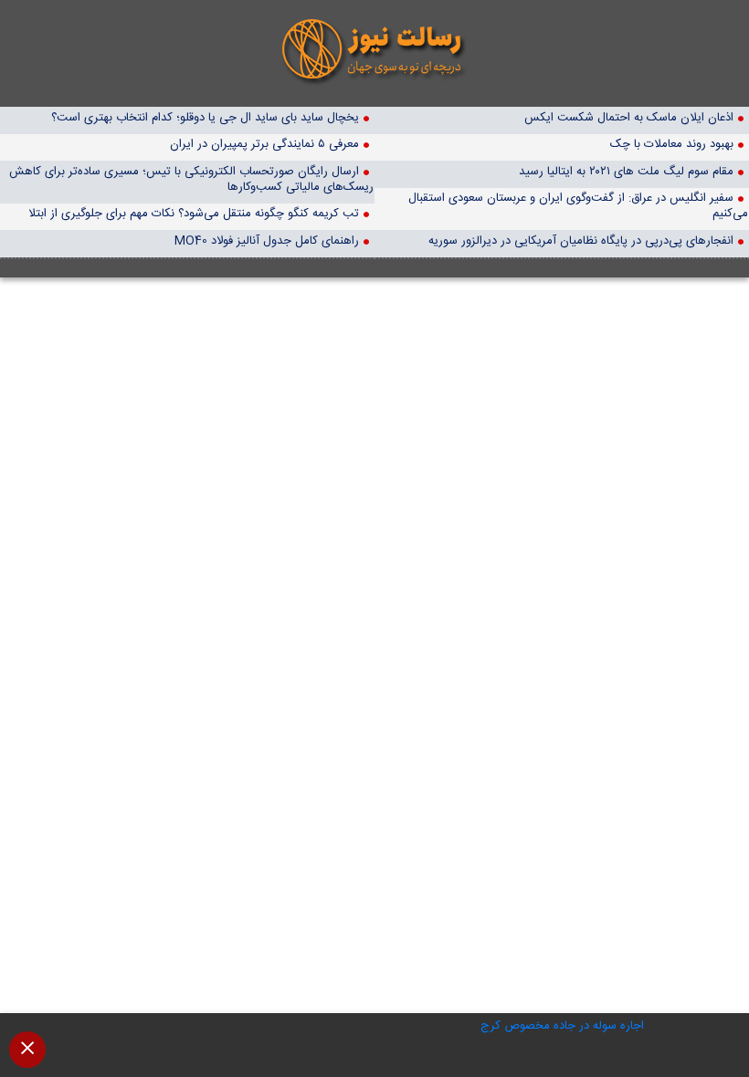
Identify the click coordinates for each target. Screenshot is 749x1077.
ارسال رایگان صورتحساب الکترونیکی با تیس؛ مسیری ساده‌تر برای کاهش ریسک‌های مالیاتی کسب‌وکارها (191, 178)
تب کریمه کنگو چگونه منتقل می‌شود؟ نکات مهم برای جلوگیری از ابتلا (193, 213)
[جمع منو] (27, 1049)
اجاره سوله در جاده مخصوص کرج (562, 1026)
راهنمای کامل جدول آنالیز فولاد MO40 (266, 240)
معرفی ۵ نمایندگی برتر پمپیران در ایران (264, 143)
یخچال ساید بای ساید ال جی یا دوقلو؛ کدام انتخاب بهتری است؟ (205, 117)
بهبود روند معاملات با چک (671, 143)
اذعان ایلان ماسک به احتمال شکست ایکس (628, 117)
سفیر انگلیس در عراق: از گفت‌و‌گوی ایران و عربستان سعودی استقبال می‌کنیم (578, 205)
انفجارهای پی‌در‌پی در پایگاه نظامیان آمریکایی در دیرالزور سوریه (580, 240)
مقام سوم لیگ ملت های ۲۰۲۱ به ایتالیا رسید (626, 171)
